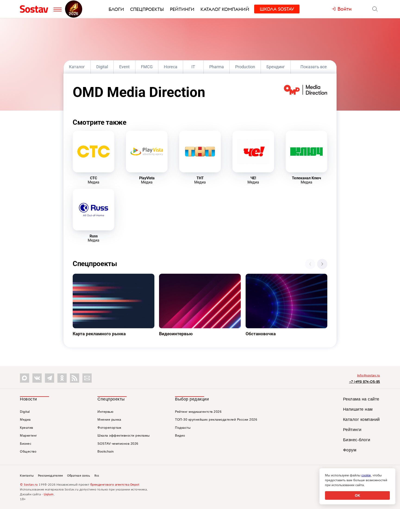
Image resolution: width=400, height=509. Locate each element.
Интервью (105, 411)
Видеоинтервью (173, 276)
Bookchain (105, 451)
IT (193, 66)
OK (357, 495)
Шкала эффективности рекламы (123, 435)
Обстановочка (258, 276)
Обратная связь (78, 476)
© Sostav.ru (29, 485)
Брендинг (275, 66)
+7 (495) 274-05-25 (364, 381)
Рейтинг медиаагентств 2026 (198, 411)
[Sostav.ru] (35, 9)
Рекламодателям (50, 476)
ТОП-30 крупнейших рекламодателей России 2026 (216, 419)
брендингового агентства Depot (115, 485)
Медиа (25, 419)
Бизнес (25, 443)
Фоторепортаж (109, 427)
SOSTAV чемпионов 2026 (117, 443)
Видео (180, 435)
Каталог (77, 66)
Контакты (27, 476)
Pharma (216, 66)
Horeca (170, 66)
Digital (102, 66)
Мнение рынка (109, 419)
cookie (366, 475)
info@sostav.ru (368, 375)
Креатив (26, 427)
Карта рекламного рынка (95, 276)
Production (245, 66)
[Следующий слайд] (322, 264)
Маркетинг (28, 435)
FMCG (147, 66)
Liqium (49, 494)
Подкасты (183, 427)
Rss (96, 476)
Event (124, 66)
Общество (28, 451)
